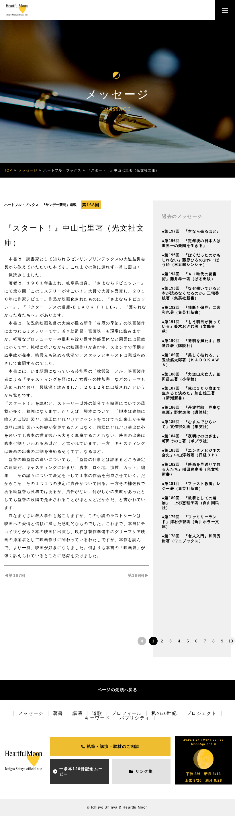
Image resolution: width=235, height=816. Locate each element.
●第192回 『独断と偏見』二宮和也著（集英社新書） (191, 309)
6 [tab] (196, 641)
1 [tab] (153, 641)
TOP (8, 170)
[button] (225, 10)
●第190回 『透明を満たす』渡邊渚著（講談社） (191, 343)
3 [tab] (170, 641)
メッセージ (27, 170)
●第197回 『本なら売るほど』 (191, 231)
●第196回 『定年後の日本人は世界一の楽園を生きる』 (191, 243)
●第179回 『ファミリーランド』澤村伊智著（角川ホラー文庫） (190, 522)
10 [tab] (230, 641)
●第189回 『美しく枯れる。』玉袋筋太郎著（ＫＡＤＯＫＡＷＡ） (191, 360)
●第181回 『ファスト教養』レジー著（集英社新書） (191, 486)
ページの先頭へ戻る (118, 689)
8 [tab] (213, 641)
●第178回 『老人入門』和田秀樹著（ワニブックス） (191, 538)
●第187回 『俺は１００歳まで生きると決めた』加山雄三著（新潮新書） (191, 393)
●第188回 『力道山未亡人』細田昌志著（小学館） (191, 376)
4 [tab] (179, 641)
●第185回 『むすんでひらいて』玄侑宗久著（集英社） (189, 424)
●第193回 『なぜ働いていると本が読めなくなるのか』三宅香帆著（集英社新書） (191, 293)
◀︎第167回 (15, 575)
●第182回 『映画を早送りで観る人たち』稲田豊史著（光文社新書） (191, 469)
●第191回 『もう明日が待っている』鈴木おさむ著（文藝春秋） (191, 327)
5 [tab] (188, 641)
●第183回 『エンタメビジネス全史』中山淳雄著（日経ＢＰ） (191, 452)
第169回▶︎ (138, 575)
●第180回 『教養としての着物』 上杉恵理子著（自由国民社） (190, 503)
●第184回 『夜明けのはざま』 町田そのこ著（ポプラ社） (193, 438)
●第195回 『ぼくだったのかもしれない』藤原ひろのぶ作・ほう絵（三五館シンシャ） (191, 260)
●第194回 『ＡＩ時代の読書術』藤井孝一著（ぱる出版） (189, 276)
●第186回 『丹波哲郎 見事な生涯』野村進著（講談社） (191, 409)
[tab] (142, 641)
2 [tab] (162, 641)
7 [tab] (205, 641)
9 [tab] (222, 641)
